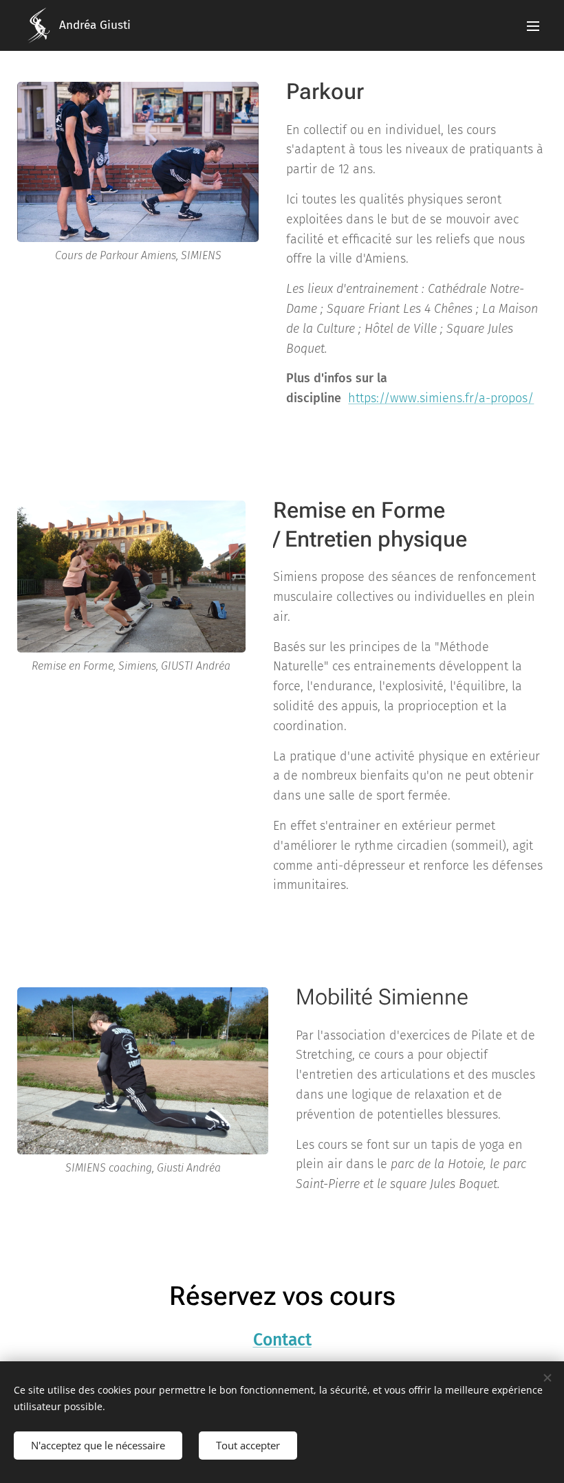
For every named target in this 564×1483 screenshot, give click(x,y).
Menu (533, 25)
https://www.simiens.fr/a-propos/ (441, 398)
